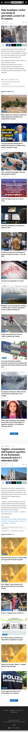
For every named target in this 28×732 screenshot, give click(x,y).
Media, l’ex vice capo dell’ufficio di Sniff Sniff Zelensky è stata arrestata (13, 452)
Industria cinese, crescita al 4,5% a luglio (12, 583)
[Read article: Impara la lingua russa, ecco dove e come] (14, 188)
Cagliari (12, 604)
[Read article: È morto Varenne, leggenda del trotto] (14, 493)
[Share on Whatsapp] (19, 45)
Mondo (6, 7)
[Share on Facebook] (8, 45)
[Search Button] (26, 2)
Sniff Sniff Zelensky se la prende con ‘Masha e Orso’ (13, 227)
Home (2, 7)
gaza (6, 79)
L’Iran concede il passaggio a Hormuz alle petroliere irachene (13, 173)
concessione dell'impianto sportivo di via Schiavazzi (12, 686)
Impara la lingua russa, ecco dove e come (12, 200)
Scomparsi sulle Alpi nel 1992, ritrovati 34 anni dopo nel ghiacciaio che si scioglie (13, 394)
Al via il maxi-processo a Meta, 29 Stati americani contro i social (13, 479)
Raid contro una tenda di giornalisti (11, 81)
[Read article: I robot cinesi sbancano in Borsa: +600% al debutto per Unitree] (14, 323)
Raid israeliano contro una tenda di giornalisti (13, 86)
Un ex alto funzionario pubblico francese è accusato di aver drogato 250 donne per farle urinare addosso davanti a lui (14, 364)
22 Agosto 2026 (5, 176)
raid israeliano (5, 84)
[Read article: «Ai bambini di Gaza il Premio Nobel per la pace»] (14, 545)
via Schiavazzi (5, 689)
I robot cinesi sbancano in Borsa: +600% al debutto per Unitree (11, 335)
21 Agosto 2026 (5, 203)
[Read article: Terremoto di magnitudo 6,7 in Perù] (14, 270)
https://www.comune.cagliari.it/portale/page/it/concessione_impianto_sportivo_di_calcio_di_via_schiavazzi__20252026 (14, 679)
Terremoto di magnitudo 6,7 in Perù (12, 281)
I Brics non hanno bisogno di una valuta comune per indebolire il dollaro (14, 530)
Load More (14, 592)
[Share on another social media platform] (24, 45)
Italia (3, 195)
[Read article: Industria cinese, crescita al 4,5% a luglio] (14, 572)
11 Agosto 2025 (4, 21)
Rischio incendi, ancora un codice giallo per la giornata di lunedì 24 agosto (14, 717)
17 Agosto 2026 (5, 533)
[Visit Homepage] (14, 2)
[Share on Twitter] (13, 45)
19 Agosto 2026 (5, 455)
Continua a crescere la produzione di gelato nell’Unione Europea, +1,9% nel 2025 (13, 254)
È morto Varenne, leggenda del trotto (13, 504)
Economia (5, 249)
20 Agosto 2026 (5, 311)
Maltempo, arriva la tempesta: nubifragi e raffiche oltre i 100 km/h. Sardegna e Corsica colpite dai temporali (13, 308)
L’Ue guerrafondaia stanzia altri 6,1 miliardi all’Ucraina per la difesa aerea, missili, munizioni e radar (13, 145)
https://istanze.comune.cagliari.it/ (11, 670)
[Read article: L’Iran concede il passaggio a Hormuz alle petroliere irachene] (14, 161)
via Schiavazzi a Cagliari (17, 689)
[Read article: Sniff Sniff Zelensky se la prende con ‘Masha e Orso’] (14, 215)
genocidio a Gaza (13, 79)
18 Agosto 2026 (5, 506)
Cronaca (4, 302)
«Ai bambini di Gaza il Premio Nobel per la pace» (14, 557)
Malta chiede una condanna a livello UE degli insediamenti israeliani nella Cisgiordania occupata (13, 117)
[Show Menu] (2, 2)
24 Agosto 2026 (5, 121)
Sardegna (7, 604)
